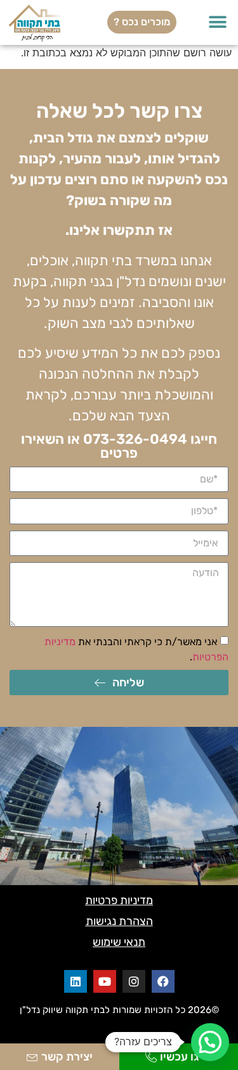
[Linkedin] (75, 981)
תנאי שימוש (119, 942)
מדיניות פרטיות (119, 900)
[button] (217, 22)
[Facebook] (163, 981)
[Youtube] (104, 981)
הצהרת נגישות (119, 921)
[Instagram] (133, 981)
